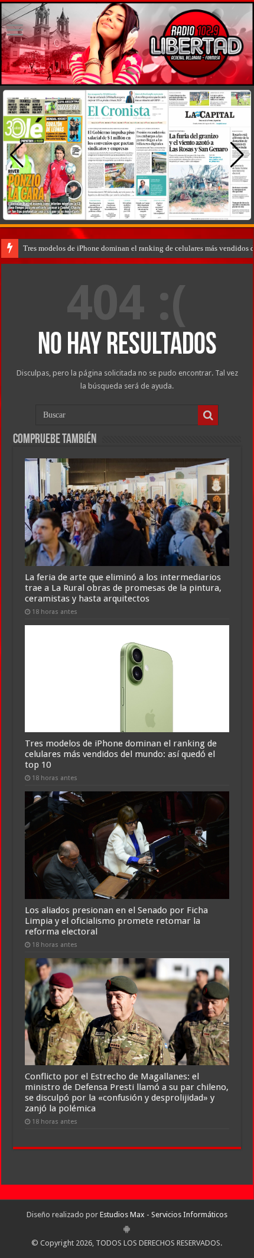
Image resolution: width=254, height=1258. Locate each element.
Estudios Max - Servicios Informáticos (163, 1214)
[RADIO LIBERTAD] (127, 44)
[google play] (126, 1229)
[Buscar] (208, 415)
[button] (237, 155)
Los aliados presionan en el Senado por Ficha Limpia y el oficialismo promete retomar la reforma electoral (116, 921)
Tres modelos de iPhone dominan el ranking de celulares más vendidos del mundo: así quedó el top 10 (121, 754)
